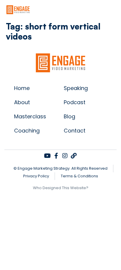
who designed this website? (60, 188)
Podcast (74, 102)
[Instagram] (65, 156)
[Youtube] (47, 156)
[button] (116, 9)
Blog (69, 116)
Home (22, 88)
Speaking (76, 88)
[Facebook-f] (56, 156)
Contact (74, 130)
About (22, 102)
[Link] (74, 156)
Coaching (27, 130)
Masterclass (30, 116)
